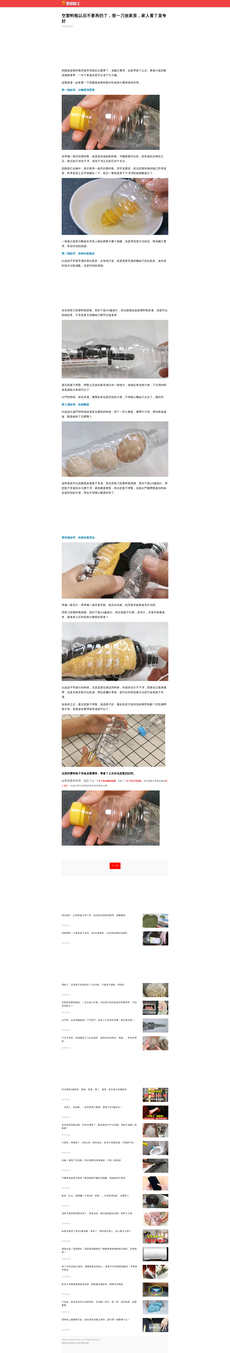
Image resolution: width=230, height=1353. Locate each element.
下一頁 (115, 866)
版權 (87, 1343)
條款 (79, 1343)
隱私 (83, 1343)
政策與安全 (73, 1343)
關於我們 (65, 1343)
